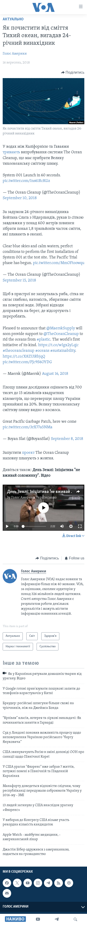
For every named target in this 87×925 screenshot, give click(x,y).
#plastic (43, 340)
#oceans (42, 351)
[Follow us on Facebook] (7, 883)
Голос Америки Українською (34, 497)
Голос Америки (15, 53)
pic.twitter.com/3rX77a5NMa (27, 427)
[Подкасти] (69, 883)
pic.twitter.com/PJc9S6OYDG (27, 362)
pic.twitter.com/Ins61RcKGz (26, 181)
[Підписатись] (7, 893)
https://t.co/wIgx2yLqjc (58, 345)
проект (28, 453)
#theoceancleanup (18, 351)
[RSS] (58, 883)
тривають (12, 152)
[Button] (73, 72)
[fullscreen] (79, 526)
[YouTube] (38, 919)
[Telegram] (57, 919)
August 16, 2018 (55, 374)
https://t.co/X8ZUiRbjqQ (24, 357)
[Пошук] (75, 919)
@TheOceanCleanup (61, 334)
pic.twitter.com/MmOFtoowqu (58, 263)
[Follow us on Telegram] (48, 883)
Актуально (13, 19)
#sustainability (62, 351)
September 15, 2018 (19, 281)
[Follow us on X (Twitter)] (17, 883)
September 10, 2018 (20, 198)
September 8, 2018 (67, 439)
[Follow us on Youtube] (27, 883)
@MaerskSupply (60, 328)
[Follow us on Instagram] (38, 883)
